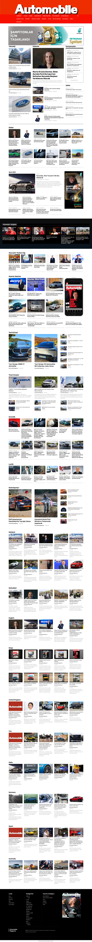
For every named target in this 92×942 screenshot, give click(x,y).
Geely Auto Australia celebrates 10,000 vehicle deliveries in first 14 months (76, 872)
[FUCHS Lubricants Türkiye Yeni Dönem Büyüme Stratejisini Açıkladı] (77, 258)
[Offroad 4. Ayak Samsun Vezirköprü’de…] (63, 503)
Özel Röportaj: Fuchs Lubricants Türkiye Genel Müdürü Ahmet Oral (52, 267)
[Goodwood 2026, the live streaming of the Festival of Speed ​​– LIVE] (83, 231)
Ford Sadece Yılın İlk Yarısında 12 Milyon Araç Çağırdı (26, 162)
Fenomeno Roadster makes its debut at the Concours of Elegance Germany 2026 (30, 745)
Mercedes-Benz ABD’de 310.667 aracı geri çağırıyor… (52, 453)
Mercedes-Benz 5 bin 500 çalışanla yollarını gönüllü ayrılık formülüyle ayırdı (51, 162)
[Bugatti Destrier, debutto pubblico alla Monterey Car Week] (31, 768)
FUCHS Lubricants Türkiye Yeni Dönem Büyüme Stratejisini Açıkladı (77, 267)
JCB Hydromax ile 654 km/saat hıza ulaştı (39, 141)
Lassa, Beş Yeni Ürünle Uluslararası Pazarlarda (14, 478)
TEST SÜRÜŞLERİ (55, 15)
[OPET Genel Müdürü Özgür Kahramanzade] (65, 258)
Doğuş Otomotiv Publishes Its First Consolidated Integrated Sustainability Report (60, 631)
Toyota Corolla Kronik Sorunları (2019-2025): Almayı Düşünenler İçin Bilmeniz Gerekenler (77, 454)
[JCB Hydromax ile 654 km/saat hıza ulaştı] (39, 133)
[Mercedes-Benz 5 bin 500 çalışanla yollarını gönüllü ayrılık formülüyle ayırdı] (52, 153)
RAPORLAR (18, 21)
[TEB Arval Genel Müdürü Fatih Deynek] (46, 564)
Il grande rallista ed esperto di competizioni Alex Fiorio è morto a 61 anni (76, 776)
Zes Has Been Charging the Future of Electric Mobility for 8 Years (46, 631)
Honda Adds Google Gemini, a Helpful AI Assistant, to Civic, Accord (75, 745)
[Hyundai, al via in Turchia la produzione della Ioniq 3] (61, 768)
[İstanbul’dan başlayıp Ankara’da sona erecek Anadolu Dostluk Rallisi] (63, 509)
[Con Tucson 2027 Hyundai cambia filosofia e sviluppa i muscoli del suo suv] (16, 768)
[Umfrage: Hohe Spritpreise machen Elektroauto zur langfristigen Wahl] (31, 798)
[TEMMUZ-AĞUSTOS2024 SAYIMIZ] (46, 654)
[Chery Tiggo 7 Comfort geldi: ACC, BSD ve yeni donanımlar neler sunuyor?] (65, 445)
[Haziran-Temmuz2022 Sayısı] (46, 677)
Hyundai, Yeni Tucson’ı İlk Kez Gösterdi (52, 89)
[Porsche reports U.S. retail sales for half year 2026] (61, 737)
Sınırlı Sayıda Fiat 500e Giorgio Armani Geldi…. (35, 315)
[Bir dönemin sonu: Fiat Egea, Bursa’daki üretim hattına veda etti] (31, 564)
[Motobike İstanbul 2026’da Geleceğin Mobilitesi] (76, 594)
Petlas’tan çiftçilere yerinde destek (77, 477)
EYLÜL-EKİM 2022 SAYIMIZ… (30, 683)
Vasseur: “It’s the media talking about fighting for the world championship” (8, 238)
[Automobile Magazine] (46, 7)
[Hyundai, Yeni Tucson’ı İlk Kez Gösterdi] (38, 90)
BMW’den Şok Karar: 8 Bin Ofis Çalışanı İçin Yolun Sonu (77, 142)
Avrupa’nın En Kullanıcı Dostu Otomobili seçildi (55, 210)
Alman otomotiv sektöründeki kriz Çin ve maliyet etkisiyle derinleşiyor (64, 162)
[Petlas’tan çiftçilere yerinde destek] (77, 470)
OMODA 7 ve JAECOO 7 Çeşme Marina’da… (41, 198)
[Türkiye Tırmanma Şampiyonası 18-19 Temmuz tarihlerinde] (63, 515)
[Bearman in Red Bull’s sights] (53, 231)
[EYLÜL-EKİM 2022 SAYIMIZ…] (31, 677)
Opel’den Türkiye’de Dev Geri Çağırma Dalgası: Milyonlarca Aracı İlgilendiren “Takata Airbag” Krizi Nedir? (52, 433)
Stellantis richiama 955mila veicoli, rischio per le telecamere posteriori (45, 776)
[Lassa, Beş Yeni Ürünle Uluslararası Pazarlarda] (14, 470)
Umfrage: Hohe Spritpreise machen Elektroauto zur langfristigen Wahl (30, 806)
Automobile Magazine (13, 68)
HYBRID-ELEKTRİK (46, 15)
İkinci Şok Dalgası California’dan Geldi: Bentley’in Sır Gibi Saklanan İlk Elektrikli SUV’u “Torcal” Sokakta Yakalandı (28, 200)
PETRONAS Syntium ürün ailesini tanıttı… (26, 267)
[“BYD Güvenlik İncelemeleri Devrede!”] (65, 422)
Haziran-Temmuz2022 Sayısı (45, 683)
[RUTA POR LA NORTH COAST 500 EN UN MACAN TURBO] (31, 832)
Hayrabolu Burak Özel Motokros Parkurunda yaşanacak (43, 521)
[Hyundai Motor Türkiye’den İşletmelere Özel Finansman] (77, 153)
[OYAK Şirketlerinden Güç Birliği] (39, 258)
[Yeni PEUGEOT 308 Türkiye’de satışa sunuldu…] (17, 305)
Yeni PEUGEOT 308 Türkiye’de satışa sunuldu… (17, 315)
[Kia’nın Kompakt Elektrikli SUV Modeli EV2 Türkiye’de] (54, 284)
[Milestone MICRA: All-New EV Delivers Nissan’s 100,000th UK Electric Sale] (61, 706)
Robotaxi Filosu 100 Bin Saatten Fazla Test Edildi (53, 315)
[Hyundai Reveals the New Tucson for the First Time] (31, 624)
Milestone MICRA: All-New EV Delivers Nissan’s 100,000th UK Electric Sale (61, 713)
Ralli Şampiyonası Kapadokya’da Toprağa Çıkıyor (53, 98)
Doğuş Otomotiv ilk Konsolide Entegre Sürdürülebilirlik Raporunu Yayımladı (54, 118)
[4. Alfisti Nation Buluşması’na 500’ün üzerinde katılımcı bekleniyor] (61, 538)
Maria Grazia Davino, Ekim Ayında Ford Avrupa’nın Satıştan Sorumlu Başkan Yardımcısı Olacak (45, 75)
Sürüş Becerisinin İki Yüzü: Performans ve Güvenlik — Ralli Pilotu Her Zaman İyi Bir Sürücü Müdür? (74, 96)
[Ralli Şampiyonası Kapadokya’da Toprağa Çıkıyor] (38, 99)
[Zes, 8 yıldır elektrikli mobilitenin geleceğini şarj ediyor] (38, 108)
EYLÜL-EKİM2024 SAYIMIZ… (30, 660)
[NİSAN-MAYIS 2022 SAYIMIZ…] (61, 677)
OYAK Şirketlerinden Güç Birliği (39, 266)
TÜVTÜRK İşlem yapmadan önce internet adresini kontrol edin (75, 546)
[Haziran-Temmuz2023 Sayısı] (76, 654)
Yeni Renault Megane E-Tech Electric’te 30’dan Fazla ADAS (74, 323)
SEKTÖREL (27, 18)
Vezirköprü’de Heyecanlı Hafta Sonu (75, 495)
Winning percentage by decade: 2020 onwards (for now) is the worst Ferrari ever (38, 239)
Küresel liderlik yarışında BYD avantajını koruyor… (55, 323)
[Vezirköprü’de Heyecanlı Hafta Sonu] (63, 497)
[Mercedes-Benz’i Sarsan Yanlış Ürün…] (14, 422)
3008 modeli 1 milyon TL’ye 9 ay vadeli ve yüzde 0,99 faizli (74, 53)
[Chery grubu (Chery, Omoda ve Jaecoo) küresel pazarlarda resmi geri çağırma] (77, 422)
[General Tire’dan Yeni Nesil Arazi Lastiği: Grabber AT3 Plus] (39, 470)
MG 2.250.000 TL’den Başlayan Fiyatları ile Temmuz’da (74, 65)
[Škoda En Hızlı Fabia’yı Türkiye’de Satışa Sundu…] (16, 564)
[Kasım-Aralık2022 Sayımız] (16, 677)
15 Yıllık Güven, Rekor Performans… (74, 89)
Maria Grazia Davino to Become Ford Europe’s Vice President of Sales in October (15, 631)
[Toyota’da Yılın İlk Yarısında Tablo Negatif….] (39, 153)
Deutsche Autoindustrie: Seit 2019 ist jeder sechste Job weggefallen (45, 806)
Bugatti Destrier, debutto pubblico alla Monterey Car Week (30, 776)
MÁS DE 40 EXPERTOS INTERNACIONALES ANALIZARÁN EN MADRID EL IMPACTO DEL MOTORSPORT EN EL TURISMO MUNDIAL (76, 841)
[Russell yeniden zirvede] (63, 521)
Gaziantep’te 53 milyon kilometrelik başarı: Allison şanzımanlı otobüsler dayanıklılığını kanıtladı (49, 402)
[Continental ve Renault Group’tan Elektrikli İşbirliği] (27, 470)
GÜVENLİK (44, 18)
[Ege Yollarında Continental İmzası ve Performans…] (52, 470)
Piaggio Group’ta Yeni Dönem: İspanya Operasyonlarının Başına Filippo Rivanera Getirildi (31, 602)
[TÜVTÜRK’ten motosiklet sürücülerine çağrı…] (16, 594)
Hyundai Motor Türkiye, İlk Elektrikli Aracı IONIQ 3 (34, 294)
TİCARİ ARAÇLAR (64, 15)
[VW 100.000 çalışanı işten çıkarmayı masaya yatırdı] (65, 133)
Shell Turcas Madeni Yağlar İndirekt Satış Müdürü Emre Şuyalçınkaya (14, 267)
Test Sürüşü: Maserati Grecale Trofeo (75, 346)
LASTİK (49, 18)
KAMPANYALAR (37, 15)
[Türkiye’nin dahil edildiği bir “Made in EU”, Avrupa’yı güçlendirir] (12, 402)
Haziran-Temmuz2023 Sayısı (75, 660)
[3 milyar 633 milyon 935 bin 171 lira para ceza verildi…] (65, 470)
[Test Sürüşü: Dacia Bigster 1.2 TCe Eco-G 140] (63, 342)
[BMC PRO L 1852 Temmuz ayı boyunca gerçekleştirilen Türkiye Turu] (71, 382)
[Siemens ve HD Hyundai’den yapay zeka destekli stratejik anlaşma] (20, 56)
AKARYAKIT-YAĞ (20, 18)
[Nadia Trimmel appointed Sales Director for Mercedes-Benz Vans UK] (31, 706)
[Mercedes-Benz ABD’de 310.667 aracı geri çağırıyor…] (52, 445)
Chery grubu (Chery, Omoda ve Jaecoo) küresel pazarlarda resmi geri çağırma (77, 431)
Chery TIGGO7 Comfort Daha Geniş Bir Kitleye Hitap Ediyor (55, 199)
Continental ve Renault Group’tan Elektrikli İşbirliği (26, 478)
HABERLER (18, 15)
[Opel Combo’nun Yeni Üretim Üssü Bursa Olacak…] (46, 382)
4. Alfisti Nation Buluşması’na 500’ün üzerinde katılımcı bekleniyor (60, 546)
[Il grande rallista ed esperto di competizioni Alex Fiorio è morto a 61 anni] (76, 768)
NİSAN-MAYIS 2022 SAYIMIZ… (61, 683)
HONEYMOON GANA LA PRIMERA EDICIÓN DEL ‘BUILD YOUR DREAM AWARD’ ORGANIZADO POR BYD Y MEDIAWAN (46, 841)
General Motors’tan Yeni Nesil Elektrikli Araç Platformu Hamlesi (15, 210)
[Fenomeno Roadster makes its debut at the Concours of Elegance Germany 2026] (31, 737)
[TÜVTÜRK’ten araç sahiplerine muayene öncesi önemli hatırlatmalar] (16, 538)
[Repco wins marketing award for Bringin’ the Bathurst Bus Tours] (31, 865)
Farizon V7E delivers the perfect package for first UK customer (45, 713)
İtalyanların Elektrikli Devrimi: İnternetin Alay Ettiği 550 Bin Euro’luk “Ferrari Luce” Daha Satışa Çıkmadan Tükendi (52, 143)
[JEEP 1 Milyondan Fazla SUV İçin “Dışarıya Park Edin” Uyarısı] (39, 445)
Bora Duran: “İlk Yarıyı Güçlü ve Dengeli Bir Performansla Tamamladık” (36, 324)
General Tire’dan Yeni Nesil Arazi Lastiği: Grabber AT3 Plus (39, 479)
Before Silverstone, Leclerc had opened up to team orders (24, 238)
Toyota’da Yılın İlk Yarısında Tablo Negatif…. (38, 162)
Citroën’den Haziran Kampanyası (72, 77)
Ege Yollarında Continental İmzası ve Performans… (52, 478)
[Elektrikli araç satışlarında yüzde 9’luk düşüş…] (31, 538)
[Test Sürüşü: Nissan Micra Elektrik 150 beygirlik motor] (63, 354)
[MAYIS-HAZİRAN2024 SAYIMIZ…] (61, 654)
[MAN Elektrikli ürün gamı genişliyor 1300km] (38, 409)
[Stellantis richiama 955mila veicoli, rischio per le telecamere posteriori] (46, 768)
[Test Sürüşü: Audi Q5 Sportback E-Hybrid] (63, 336)
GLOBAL (31, 15)
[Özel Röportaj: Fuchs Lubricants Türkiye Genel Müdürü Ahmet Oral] (52, 258)
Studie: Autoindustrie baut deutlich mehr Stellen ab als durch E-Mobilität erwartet (60, 806)
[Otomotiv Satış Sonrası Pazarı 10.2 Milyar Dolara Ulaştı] (61, 564)
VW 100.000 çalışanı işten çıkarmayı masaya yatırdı (64, 142)
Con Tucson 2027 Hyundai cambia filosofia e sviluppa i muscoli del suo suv (15, 776)
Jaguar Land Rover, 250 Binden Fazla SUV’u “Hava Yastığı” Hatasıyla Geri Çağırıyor (14, 454)
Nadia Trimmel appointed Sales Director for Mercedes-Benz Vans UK (31, 713)
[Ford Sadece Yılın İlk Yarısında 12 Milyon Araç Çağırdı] (27, 153)
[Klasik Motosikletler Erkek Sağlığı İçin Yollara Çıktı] (46, 594)
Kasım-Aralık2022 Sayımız (14, 683)
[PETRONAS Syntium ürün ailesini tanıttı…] (27, 258)
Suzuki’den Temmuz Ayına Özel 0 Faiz (73, 59)
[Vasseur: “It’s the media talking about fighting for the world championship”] (9, 231)
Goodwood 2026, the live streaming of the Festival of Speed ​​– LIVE (82, 238)
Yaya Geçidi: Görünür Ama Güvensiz (74, 102)
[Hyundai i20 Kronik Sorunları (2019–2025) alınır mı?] (76, 564)
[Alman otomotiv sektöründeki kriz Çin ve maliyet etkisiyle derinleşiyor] (65, 153)
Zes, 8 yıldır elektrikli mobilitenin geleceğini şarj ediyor (53, 107)
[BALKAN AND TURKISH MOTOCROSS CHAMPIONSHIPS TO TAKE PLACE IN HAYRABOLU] (76, 624)
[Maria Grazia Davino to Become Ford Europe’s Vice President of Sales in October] (16, 624)
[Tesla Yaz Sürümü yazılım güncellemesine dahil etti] (20, 80)
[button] (77, 16)
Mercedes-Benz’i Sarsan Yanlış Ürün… (14, 430)
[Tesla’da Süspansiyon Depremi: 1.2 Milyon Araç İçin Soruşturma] (27, 445)
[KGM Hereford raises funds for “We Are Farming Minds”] (76, 706)
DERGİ (71, 18)
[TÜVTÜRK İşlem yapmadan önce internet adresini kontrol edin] (76, 538)
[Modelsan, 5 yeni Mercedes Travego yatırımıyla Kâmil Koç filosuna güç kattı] (63, 409)
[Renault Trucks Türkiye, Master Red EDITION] (12, 409)
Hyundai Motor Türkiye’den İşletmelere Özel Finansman (76, 162)
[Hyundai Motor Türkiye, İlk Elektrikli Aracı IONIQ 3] (36, 284)
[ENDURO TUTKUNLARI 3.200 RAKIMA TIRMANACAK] (61, 594)
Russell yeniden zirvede (72, 519)
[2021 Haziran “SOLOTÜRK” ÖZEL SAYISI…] (76, 677)
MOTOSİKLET (65, 18)
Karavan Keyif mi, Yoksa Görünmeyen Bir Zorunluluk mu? (74, 115)
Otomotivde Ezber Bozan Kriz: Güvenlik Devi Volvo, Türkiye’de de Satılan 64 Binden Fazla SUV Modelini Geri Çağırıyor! (26, 434)
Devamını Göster (74, 80)
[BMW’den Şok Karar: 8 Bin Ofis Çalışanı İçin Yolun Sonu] (77, 133)
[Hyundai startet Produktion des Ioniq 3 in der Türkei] (76, 798)
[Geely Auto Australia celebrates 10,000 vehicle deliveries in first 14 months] (76, 865)
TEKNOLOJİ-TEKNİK (35, 18)
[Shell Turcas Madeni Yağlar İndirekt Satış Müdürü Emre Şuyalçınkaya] (14, 258)
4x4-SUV (45, 87)
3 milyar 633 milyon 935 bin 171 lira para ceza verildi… (64, 478)
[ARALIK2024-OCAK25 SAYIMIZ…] (16, 654)
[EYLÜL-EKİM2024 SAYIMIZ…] (31, 654)
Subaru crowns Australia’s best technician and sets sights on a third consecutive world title (46, 872)
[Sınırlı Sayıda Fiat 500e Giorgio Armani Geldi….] (36, 305)
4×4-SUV (25, 15)
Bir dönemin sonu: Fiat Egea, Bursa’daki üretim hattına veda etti (30, 572)
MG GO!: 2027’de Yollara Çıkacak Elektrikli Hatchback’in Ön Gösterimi (17, 324)
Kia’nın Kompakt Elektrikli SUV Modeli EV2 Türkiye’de (54, 294)
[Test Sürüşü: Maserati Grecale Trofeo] (63, 348)
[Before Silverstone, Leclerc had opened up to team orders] (24, 231)
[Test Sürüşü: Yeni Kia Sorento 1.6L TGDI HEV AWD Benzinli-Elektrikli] (63, 360)
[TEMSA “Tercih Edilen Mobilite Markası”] (20, 382)
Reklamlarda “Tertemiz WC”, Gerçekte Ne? (74, 108)
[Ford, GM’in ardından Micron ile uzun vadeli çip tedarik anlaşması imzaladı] (20, 104)
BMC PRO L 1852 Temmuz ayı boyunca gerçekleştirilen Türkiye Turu (71, 390)
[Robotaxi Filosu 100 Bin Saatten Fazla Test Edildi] (54, 305)
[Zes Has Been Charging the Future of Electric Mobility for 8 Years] (46, 624)
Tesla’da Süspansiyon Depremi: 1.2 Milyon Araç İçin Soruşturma (26, 454)
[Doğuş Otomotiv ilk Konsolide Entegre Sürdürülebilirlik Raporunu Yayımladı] (38, 118)
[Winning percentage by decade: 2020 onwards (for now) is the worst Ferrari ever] (39, 231)
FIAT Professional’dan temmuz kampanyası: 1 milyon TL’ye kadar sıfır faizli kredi (75, 402)
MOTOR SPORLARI (57, 18)
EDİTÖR (67, 88)
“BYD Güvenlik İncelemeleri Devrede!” (63, 431)
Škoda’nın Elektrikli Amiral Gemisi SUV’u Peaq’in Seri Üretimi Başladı (14, 199)
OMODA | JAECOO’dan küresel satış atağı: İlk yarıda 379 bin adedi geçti (28, 211)
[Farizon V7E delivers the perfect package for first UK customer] (46, 706)
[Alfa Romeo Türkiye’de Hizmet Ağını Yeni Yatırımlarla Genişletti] (46, 538)
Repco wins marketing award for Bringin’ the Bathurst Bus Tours (30, 872)
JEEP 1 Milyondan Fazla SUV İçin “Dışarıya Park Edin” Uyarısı (39, 454)
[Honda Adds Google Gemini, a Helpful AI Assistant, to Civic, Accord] (76, 737)
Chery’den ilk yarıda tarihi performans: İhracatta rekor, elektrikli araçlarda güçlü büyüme (42, 211)
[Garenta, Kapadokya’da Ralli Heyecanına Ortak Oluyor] (63, 491)
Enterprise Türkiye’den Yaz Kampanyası (73, 71)
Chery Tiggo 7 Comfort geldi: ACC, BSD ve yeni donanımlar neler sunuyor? (64, 454)
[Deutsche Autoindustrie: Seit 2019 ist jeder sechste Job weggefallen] (46, 798)
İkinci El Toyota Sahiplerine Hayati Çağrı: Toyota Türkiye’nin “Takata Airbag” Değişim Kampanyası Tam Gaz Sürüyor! (39, 434)
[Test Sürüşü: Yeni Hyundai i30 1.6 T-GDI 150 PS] (63, 366)
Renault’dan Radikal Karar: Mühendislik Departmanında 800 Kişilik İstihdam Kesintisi (14, 163)
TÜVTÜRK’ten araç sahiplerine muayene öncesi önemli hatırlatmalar (15, 546)
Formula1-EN (4, 235)
